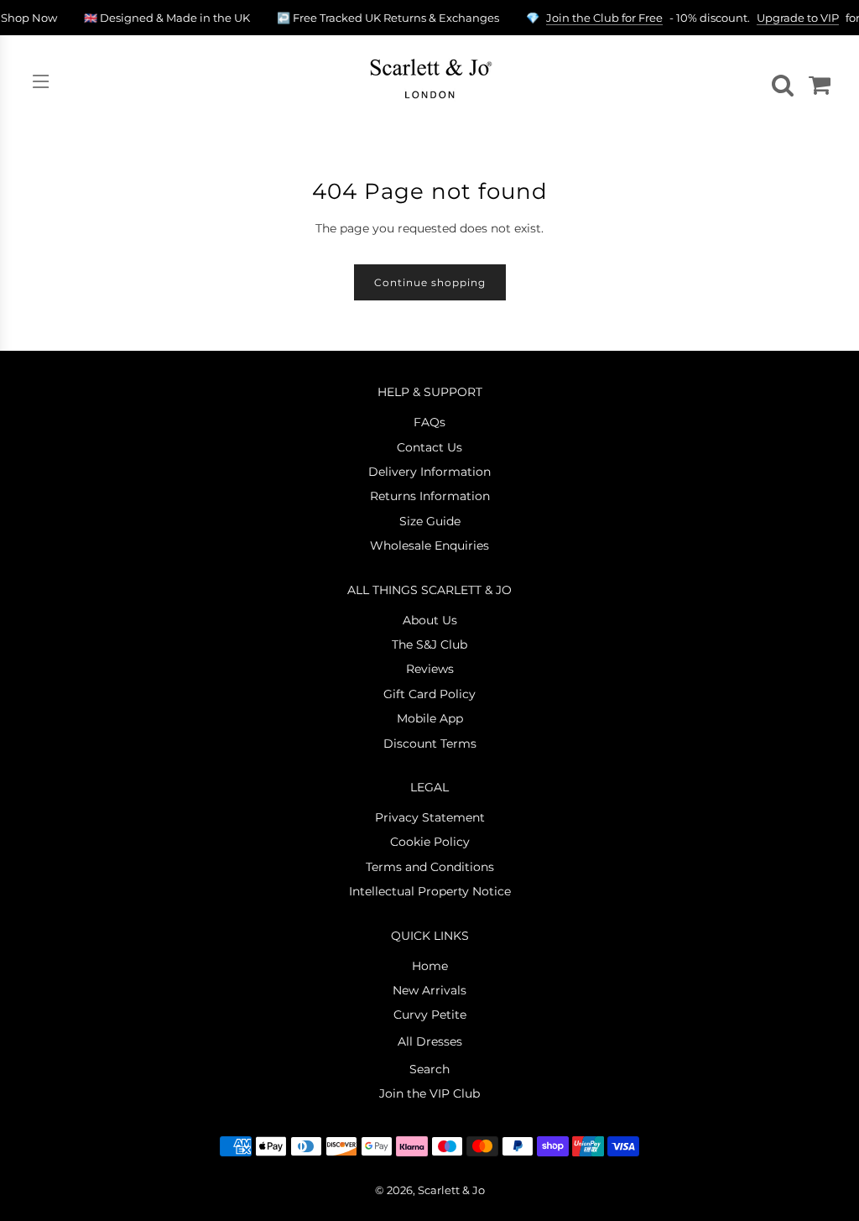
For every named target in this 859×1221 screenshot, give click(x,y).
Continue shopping (430, 282)
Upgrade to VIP (798, 17)
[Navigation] (40, 81)
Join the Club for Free (604, 17)
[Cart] (817, 81)
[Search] (780, 81)
